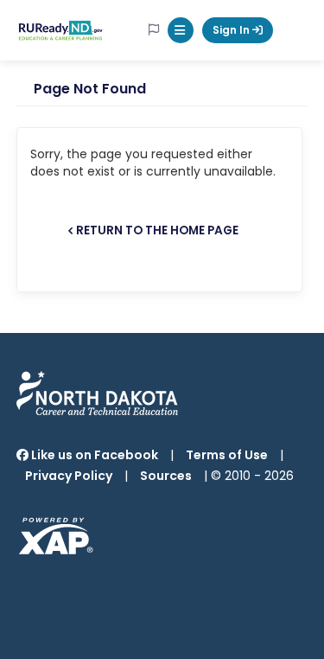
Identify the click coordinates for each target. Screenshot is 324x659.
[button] (181, 30)
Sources (166, 475)
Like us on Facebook (93, 455)
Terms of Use (227, 455)
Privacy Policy (68, 475)
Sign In (232, 29)
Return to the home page (157, 230)
